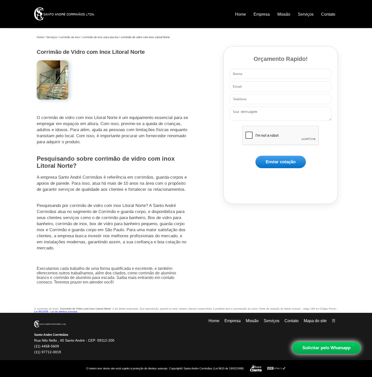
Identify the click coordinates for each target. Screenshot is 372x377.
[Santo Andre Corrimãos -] (64, 24)
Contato (328, 14)
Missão (283, 14)
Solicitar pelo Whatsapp (326, 347)
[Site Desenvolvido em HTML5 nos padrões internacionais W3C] (276, 368)
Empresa (262, 14)
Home (240, 14)
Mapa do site (315, 321)
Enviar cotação (281, 161)
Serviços (306, 14)
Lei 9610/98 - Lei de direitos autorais (55, 311)
